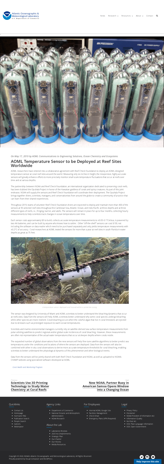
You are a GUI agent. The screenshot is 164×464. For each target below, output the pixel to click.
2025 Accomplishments (61, 433)
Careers (17, 424)
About (138, 16)
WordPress (47, 459)
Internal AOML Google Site (100, 410)
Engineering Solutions (71, 156)
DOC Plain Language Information (140, 424)
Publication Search (21, 418)
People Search (20, 421)
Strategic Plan (57, 436)
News (102, 16)
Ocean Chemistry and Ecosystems (100, 156)
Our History (56, 442)
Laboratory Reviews (59, 431)
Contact (149, 16)
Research (112, 16)
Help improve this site (147, 461)
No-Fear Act (131, 421)
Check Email (94, 416)
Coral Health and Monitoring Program (28, 367)
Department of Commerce (62, 410)
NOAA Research (58, 418)
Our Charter (56, 439)
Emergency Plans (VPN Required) (102, 418)
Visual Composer (32, 459)
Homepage (18, 413)
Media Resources (59, 444)
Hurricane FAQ (20, 416)
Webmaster (18, 426)
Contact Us (18, 410)
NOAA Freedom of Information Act (141, 416)
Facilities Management (98, 413)
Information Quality (134, 418)
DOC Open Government (136, 426)
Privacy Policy (132, 410)
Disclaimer (131, 413)
